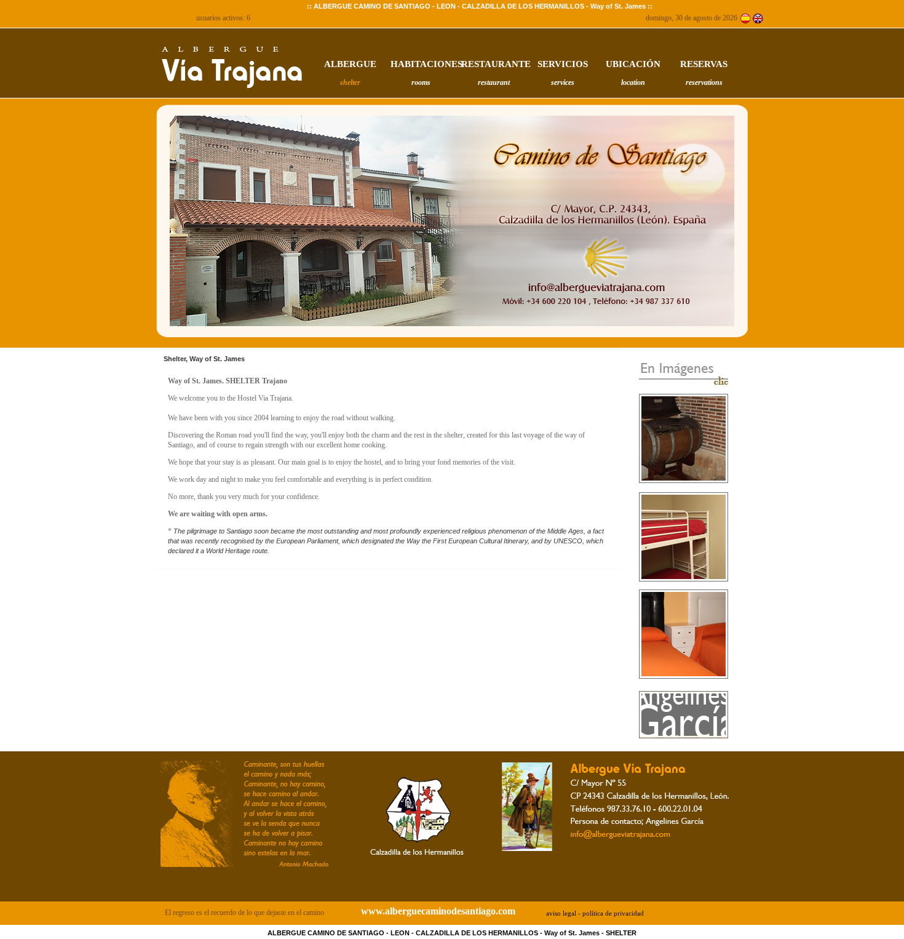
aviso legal (561, 913)
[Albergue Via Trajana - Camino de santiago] (683, 387)
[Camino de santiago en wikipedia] (244, 870)
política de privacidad (613, 913)
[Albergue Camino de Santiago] (745, 18)
